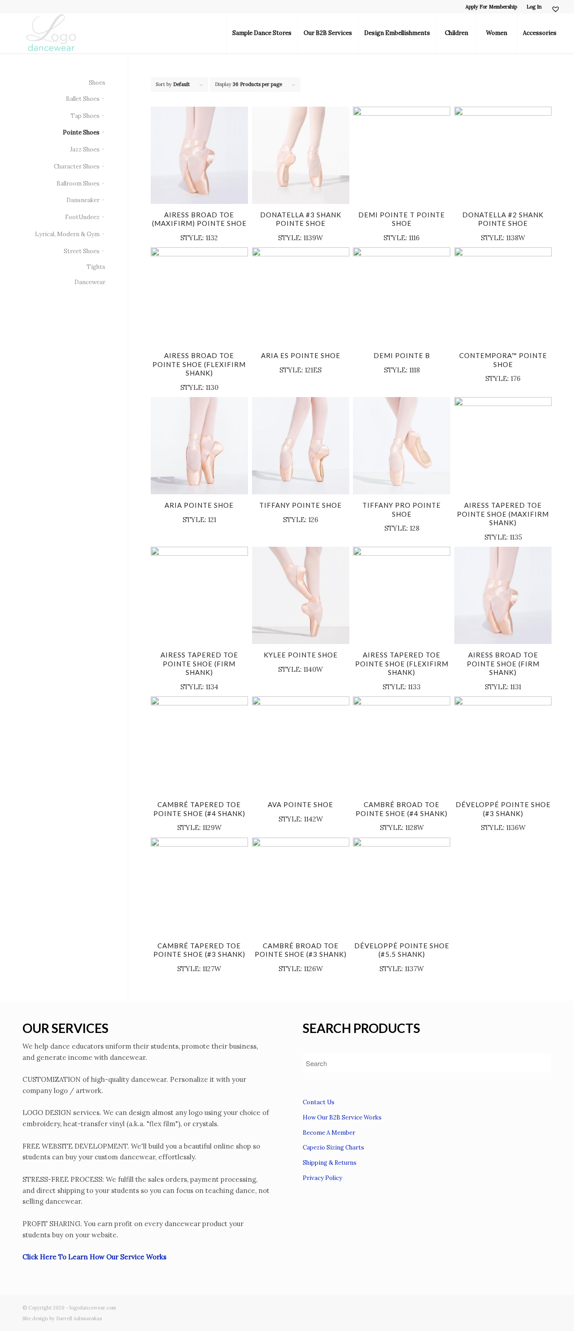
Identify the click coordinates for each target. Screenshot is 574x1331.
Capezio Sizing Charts (333, 1147)
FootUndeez (82, 217)
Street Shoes (82, 251)
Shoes (97, 82)
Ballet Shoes (83, 99)
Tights (96, 267)
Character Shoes (77, 166)
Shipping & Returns (330, 1163)
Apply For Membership (491, 7)
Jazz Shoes (85, 149)
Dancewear (89, 282)
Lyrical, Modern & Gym (67, 234)
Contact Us (319, 1102)
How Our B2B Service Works (342, 1117)
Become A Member (329, 1133)
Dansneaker (83, 200)
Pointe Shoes (81, 132)
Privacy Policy (322, 1178)
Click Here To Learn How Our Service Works (94, 1257)
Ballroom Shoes (78, 183)
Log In (534, 7)
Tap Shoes (85, 116)
